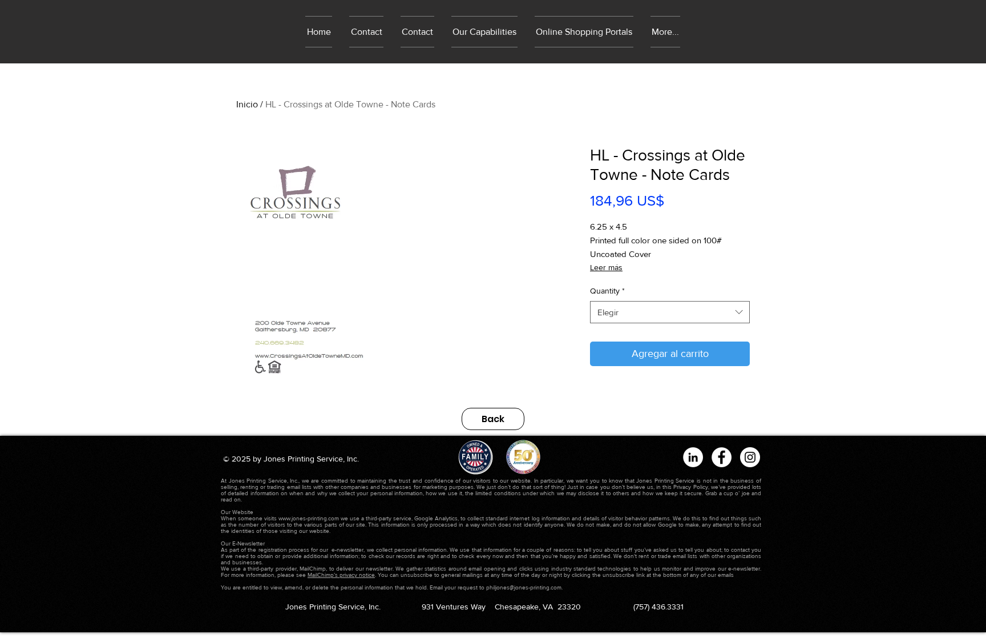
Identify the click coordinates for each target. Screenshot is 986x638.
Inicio (247, 104)
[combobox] (670, 312)
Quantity (607, 290)
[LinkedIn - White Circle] (693, 457)
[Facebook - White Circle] (722, 457)
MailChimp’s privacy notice (341, 575)
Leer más (606, 267)
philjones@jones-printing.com (523, 587)
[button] (584, 31)
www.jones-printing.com (308, 518)
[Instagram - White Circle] (750, 457)
